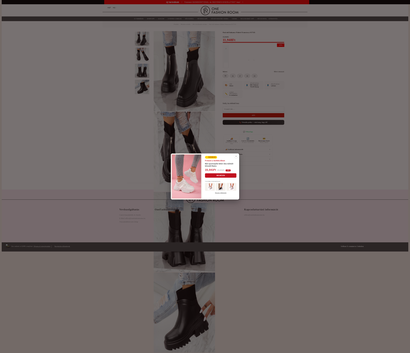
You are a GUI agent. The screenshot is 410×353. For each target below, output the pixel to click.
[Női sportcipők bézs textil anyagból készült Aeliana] (231, 187)
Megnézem (221, 175)
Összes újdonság (220, 193)
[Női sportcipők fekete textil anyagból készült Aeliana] (221, 187)
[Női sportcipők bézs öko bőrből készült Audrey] (210, 187)
